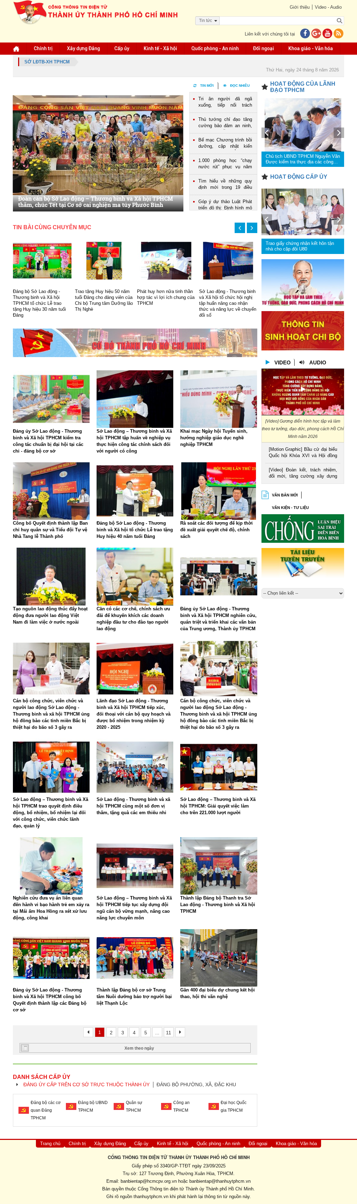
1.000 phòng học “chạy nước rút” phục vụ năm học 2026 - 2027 (225, 164)
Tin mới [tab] (207, 85)
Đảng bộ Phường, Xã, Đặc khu (196, 1084)
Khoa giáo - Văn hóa (310, 48)
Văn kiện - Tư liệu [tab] (290, 507)
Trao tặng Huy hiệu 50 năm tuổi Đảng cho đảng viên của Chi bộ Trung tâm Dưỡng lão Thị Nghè (104, 300)
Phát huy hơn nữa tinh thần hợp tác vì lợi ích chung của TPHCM (166, 297)
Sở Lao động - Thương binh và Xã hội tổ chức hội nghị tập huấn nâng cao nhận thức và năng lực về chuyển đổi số (227, 303)
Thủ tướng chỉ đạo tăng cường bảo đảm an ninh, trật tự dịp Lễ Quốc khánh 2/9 (225, 123)
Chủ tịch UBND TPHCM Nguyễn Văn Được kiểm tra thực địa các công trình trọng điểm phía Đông (303, 159)
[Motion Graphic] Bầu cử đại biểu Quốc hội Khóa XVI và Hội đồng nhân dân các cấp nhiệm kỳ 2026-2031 (303, 453)
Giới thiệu (300, 7)
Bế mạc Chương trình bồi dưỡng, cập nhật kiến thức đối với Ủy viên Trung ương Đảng (225, 143)
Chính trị (43, 48)
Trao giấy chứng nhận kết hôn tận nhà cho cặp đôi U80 (300, 246)
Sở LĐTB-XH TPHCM (47, 61)
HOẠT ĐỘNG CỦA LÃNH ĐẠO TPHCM (302, 87)
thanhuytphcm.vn (151, 1196)
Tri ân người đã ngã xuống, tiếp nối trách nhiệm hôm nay (225, 102)
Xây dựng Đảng (83, 48)
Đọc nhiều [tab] (240, 85)
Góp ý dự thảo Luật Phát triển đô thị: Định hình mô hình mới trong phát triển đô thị (225, 205)
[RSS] (338, 34)
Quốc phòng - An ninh (215, 48)
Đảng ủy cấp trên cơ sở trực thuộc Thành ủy (86, 1084)
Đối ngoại (263, 48)
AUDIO (317, 362)
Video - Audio (328, 7)
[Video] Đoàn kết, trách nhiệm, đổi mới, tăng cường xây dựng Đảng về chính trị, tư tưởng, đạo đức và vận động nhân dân (303, 473)
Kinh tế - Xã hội (160, 48)
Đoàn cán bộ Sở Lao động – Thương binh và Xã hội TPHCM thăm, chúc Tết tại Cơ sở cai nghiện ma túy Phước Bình (95, 201)
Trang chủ (50, 1143)
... (157, 1032)
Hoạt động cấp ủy (298, 177)
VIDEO (282, 362)
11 (168, 1032)
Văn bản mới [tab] (285, 495)
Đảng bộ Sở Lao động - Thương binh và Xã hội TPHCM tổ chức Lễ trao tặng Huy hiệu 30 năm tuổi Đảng (39, 303)
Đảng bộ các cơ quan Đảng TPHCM (46, 1110)
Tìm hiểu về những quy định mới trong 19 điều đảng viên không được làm (225, 184)
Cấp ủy (121, 48)
